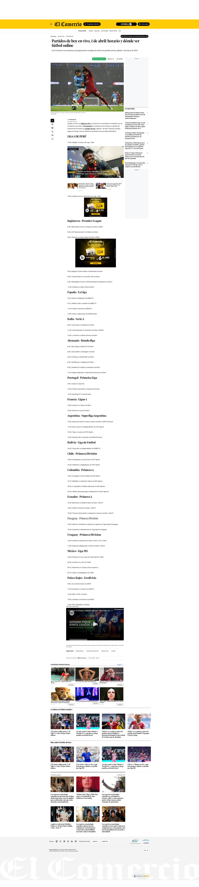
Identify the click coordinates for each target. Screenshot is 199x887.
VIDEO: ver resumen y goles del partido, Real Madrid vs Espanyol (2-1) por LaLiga (138, 733)
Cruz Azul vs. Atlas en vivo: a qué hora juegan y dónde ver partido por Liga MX (86, 766)
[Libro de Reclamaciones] (146, 841)
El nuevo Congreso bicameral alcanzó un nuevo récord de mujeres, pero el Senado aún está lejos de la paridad (134, 155)
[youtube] (68, 841)
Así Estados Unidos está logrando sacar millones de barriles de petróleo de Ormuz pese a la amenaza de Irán (134, 135)
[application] (95, 624)
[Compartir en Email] (52, 135)
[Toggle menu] (51, 24)
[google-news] (76, 841)
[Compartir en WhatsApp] (52, 124)
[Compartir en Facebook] (52, 128)
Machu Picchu (113, 31)
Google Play (105, 841)
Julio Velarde (104, 31)
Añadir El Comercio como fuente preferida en (134, 36)
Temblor (91, 31)
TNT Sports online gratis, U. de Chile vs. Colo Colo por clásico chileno (60, 733)
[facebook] (57, 841)
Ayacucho (97, 31)
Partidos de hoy (79, 651)
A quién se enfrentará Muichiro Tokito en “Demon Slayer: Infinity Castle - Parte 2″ (62, 826)
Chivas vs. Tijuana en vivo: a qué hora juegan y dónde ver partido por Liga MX (138, 766)
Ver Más (113, 651)
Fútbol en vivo (105, 651)
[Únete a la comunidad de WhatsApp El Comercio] (99, 58)
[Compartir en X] (52, 131)
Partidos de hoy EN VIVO (92, 651)
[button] (95, 624)
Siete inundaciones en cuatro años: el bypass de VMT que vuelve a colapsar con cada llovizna (135, 164)
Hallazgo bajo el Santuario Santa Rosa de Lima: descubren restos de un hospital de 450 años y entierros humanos (135, 115)
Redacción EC (72, 119)
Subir (145, 850)
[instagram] (64, 841)
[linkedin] (72, 841)
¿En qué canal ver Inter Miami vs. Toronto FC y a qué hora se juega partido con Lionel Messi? (87, 733)
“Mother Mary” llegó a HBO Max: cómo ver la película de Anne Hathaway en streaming (87, 796)
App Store (95, 841)
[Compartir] (52, 120)
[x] (60, 841)
